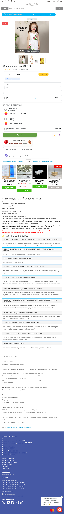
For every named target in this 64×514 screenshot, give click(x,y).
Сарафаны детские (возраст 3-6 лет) (44, 14)
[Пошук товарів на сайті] (59, 8)
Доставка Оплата (47, 161)
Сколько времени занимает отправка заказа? (21, 322)
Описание (21, 161)
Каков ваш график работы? (14, 343)
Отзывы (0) (36, 161)
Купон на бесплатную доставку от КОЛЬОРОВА (17, 443)
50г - (22, 186)
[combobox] (32, 8)
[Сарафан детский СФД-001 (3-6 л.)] (23, 59)
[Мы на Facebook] (5, 1)
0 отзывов (15, 69)
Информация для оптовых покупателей (14, 453)
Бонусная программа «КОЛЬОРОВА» (14, 441)
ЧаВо (28, 161)
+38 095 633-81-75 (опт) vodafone (13, 488)
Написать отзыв (24, 69)
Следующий (32, 19)
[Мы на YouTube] (11, 1)
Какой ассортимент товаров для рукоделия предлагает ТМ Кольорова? (31, 239)
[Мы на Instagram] (9, 1)
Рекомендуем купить (9, 161)
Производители (7, 465)
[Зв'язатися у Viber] (54, 512)
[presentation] (4, 179)
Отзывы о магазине (8, 461)
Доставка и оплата (8, 449)
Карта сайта (5, 469)
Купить (20, 135)
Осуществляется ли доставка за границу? (20, 277)
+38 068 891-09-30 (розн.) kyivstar (13, 484)
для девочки (19, 427)
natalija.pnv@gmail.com (9, 480)
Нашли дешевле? (12, 79)
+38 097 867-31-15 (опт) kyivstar (13, 486)
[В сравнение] (59, 135)
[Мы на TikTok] (15, 1)
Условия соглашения (8, 447)
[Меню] (4, 8)
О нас (4, 445)
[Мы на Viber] (3, 1)
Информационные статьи (10, 463)
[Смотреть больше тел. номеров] (54, 1)
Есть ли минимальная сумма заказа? (18, 258)
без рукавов (27, 427)
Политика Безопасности (10, 451)
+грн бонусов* (43, 74)
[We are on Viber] (3, 503)
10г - (22, 183)
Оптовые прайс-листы (9, 455)
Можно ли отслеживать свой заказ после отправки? (24, 333)
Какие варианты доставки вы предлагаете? (20, 313)
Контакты (5, 439)
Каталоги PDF (6, 467)
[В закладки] (54, 135)
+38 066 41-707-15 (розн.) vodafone (14, 482)
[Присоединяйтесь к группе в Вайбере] (6, 156)
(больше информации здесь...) (43, 98)
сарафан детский (10, 427)
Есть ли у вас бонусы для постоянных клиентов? (23, 289)
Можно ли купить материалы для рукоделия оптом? (24, 266)
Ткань (7, 84)
